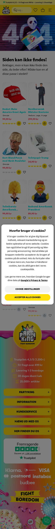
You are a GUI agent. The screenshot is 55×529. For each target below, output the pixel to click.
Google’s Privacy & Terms (34, 280)
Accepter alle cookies (27, 297)
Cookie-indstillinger (27, 289)
